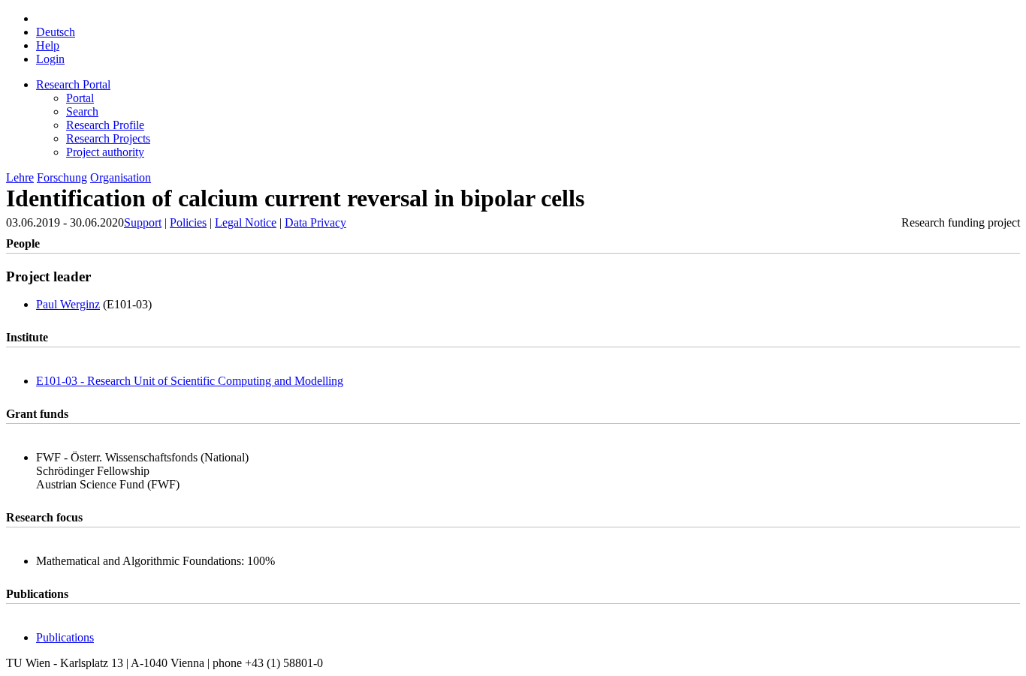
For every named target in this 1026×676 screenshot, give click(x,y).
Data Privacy (315, 222)
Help (47, 45)
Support (142, 222)
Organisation (120, 177)
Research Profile (105, 125)
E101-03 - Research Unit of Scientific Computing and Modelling (189, 380)
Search (82, 111)
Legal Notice (245, 222)
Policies (188, 222)
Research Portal (73, 84)
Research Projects (108, 138)
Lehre (20, 177)
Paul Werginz (68, 304)
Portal (80, 98)
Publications (65, 637)
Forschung (62, 177)
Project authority (105, 152)
